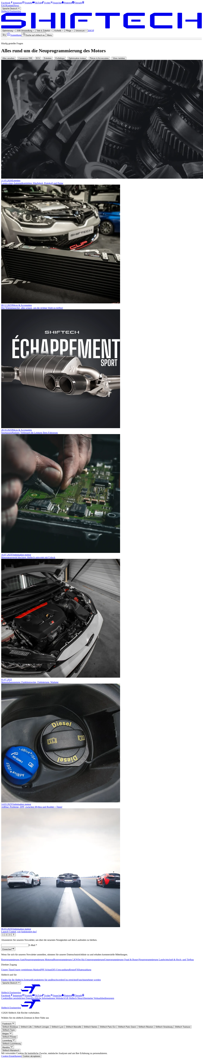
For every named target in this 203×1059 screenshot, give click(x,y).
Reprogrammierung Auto (13, 959)
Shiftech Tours (8, 1030)
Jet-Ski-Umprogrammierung (91, 959)
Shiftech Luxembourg (11, 1044)
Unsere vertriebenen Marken (27, 969)
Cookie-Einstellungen (11, 1056)
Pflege (69, 31)
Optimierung (7, 31)
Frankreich (7, 1024)
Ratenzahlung (84, 969)
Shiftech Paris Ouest (127, 1027)
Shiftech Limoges (41, 1027)
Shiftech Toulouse (182, 1027)
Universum (80, 31)
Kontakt (10, 5)
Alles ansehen (8, 58)
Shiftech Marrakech (10, 1050)
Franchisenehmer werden (89, 980)
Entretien (48, 58)
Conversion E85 (25, 58)
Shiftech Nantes (90, 1027)
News (16, 5)
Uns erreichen (70, 980)
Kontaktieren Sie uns (41, 980)
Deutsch (10, 8)
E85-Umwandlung (25, 31)
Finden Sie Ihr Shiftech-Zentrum (16, 980)
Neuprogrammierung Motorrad (39, 959)
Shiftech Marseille (73, 1027)
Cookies (5, 998)
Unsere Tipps (7, 969)
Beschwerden (57, 980)
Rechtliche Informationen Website (47, 998)
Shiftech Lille (26, 1027)
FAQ (3, 5)
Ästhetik (58, 31)
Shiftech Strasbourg (164, 1027)
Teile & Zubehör (43, 31)
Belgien (5, 1034)
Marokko (6, 1047)
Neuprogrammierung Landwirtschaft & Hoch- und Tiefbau (166, 959)
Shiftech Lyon (57, 1027)
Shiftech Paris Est (108, 1027)
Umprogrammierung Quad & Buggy (121, 959)
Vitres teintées (119, 58)
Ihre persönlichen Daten (20, 998)
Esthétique (60, 58)
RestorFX (73, 969)
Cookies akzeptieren (31, 1056)
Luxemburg (7, 1040)
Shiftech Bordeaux (10, 1027)
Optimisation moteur (77, 58)
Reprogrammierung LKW (66, 959)
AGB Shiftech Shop (72, 998)
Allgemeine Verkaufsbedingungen (98, 998)
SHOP (91, 30)
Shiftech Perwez (9, 1037)
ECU (38, 58)
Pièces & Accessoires (99, 58)
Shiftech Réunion (145, 1027)
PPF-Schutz (46, 969)
